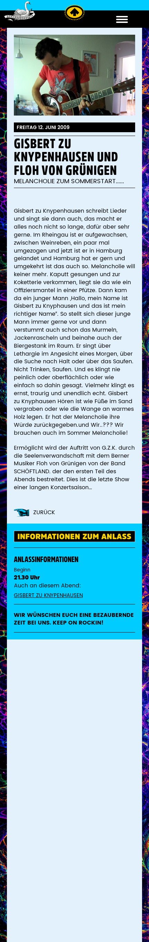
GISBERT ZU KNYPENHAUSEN (48, 595)
